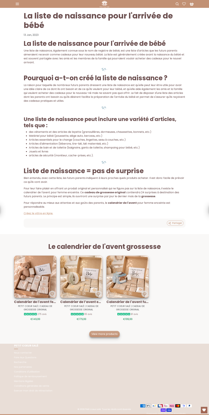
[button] (20, 4)
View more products (104, 334)
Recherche (20, 362)
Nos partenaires (23, 367)
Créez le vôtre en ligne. (38, 213)
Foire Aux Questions (25, 357)
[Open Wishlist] (204, 410)
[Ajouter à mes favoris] (52, 294)
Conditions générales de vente (31, 386)
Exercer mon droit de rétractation (33, 390)
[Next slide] (195, 278)
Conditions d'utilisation (27, 371)
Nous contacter (23, 352)
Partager (177, 223)
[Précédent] (32, 293)
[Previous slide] (14, 278)
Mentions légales (23, 381)
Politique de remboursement (30, 376)
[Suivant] (37, 293)
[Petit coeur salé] (104, 3)
